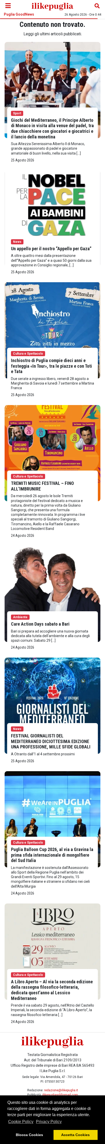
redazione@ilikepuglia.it (61, 1090)
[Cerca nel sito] (97, 6)
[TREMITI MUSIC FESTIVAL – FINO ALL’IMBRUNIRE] (52, 452)
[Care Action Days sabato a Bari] (52, 593)
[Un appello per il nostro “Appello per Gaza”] (52, 218)
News (17, 242)
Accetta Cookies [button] (75, 1135)
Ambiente (20, 617)
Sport (17, 113)
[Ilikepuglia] (52, 6)
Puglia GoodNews (19, 14)
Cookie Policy (20, 1121)
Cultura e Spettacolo (28, 353)
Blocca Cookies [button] (29, 1135)
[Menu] (8, 6)
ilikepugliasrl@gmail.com (60, 1095)
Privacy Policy (49, 1121)
